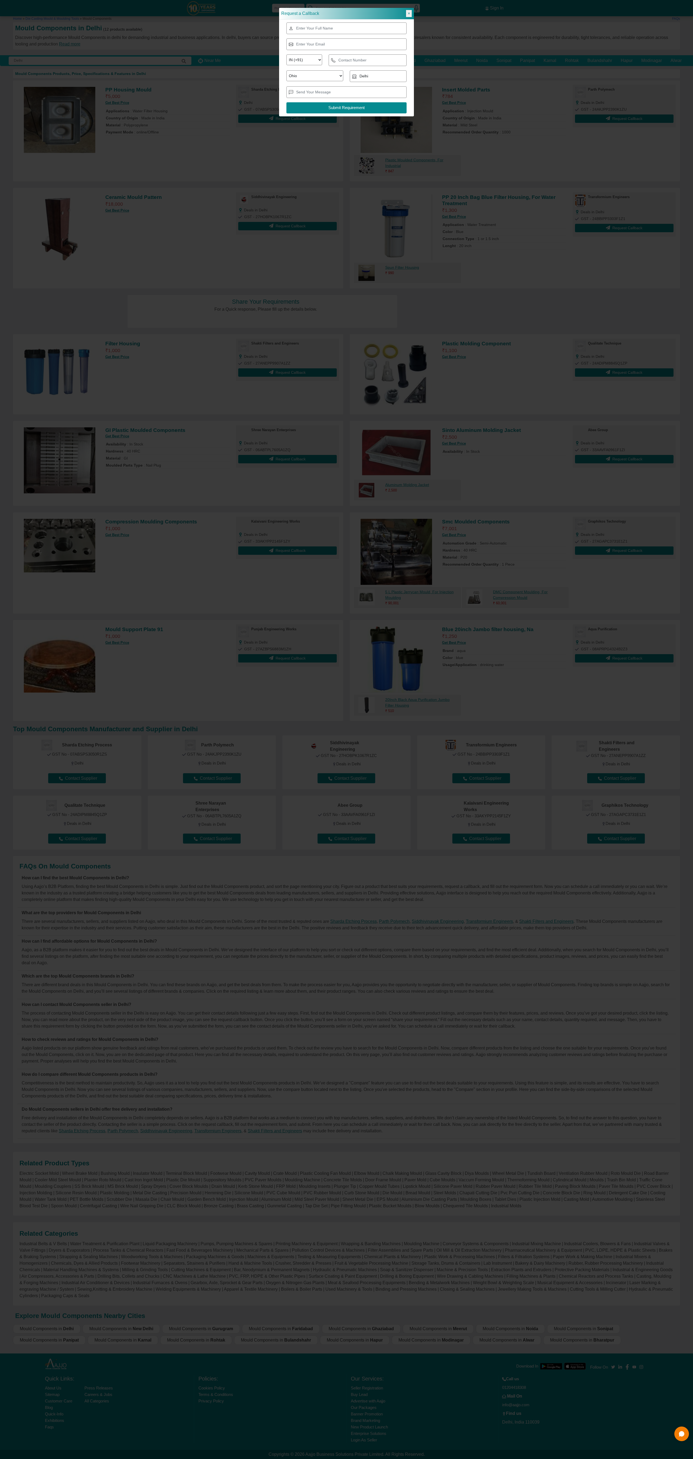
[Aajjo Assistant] (681, 1434)
